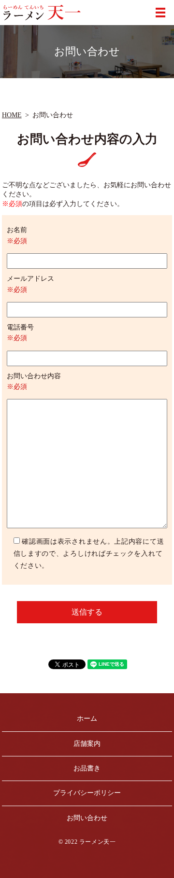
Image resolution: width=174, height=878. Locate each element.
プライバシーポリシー (87, 792)
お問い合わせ (87, 818)
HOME (12, 115)
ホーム (87, 718)
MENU (160, 12)
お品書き (87, 768)
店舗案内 (87, 743)
